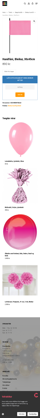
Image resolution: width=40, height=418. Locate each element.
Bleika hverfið (29, 12)
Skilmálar (22, 414)
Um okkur (6, 385)
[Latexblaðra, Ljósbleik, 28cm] (20, 139)
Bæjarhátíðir (19, 12)
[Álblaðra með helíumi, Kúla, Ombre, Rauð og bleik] (20, 232)
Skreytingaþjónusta (9, 379)
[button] (36, 3)
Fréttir (4, 388)
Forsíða (5, 376)
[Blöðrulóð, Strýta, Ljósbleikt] (20, 186)
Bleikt (19, 106)
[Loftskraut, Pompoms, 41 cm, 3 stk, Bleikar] (20, 280)
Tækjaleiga (6, 382)
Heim (4, 12)
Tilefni (10, 12)
